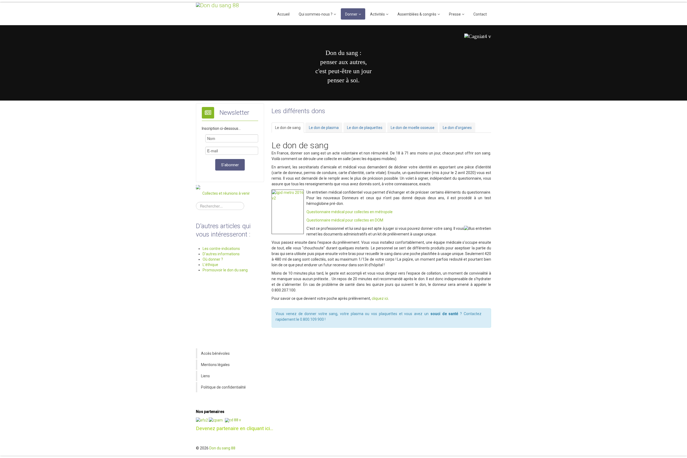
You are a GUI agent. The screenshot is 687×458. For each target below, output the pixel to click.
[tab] (288, 128)
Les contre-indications (221, 248)
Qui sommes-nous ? (315, 14)
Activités (377, 14)
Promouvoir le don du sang (225, 270)
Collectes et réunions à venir (226, 193)
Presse (455, 14)
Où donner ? (213, 259)
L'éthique (210, 265)
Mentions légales (215, 365)
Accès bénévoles (215, 353)
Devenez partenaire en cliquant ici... (234, 428)
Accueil (283, 14)
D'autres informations (221, 254)
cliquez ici (380, 298)
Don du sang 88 (222, 448)
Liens (205, 376)
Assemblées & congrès (416, 14)
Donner (351, 14)
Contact (480, 14)
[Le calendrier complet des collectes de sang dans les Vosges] (198, 187)
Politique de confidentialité (223, 387)
